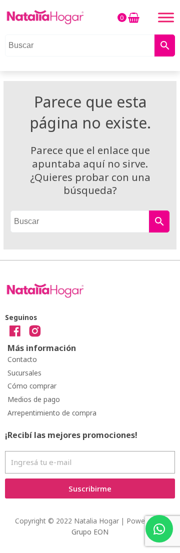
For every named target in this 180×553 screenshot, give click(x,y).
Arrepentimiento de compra (52, 413)
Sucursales (25, 373)
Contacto (22, 359)
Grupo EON (90, 531)
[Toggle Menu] (166, 17)
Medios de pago (34, 399)
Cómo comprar (32, 385)
